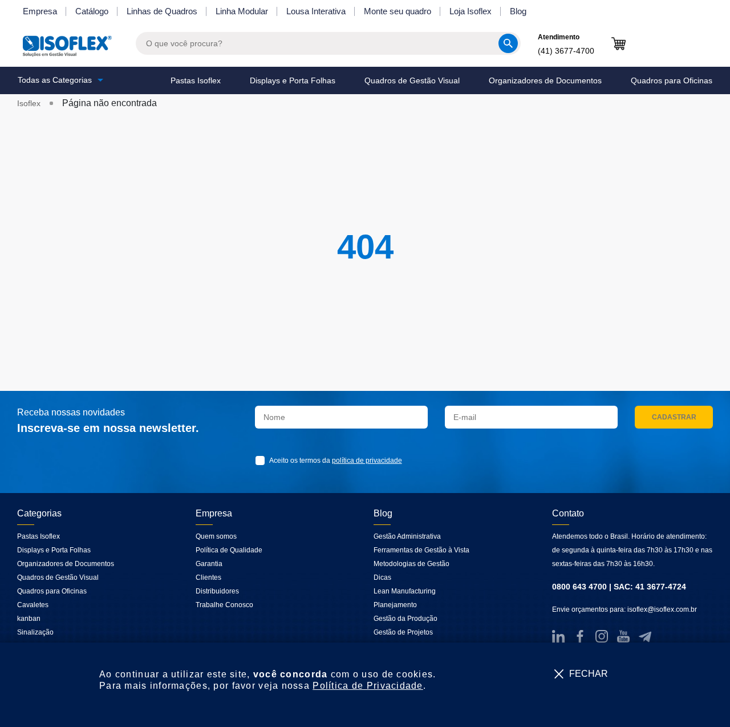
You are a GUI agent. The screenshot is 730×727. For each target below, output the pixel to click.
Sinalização (35, 632)
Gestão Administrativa (407, 536)
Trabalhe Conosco (224, 605)
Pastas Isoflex (196, 80)
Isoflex (28, 103)
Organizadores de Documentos (545, 80)
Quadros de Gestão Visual (412, 80)
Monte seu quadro (397, 11)
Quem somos (216, 536)
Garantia (209, 564)
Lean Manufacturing (405, 591)
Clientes (208, 577)
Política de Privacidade (368, 685)
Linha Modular (242, 11)
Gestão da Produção (405, 619)
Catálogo (91, 11)
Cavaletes (32, 605)
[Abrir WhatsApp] (701, 698)
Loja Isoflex (470, 11)
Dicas (382, 577)
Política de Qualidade (229, 550)
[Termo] (262, 460)
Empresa (40, 11)
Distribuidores (217, 591)
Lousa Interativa (316, 11)
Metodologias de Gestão (411, 564)
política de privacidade (367, 461)
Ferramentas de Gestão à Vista (421, 550)
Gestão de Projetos (403, 632)
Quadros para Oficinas (671, 80)
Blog (518, 11)
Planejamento (395, 605)
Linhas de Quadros (162, 11)
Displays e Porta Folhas (292, 80)
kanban (28, 619)
